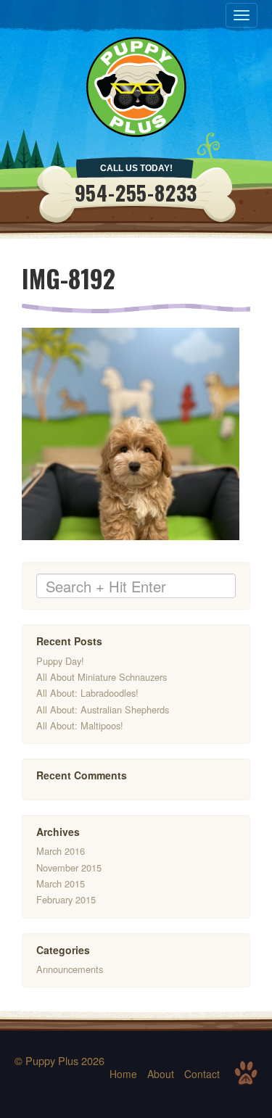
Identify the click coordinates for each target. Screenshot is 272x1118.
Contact (202, 1074)
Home (123, 1074)
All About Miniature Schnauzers (101, 677)
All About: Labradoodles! (87, 693)
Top (245, 1073)
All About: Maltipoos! (79, 725)
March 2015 (60, 883)
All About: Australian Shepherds (102, 709)
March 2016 (60, 851)
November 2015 (69, 867)
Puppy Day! (60, 661)
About (160, 1074)
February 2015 (66, 899)
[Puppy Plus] (136, 87)
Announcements (69, 969)
